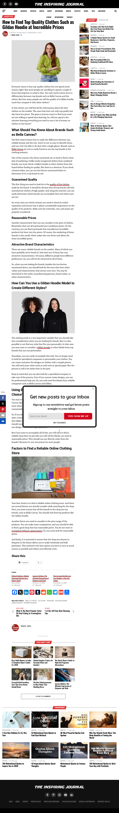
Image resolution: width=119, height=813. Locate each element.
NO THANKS (59, 423)
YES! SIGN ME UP (78, 416)
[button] (59, 396)
